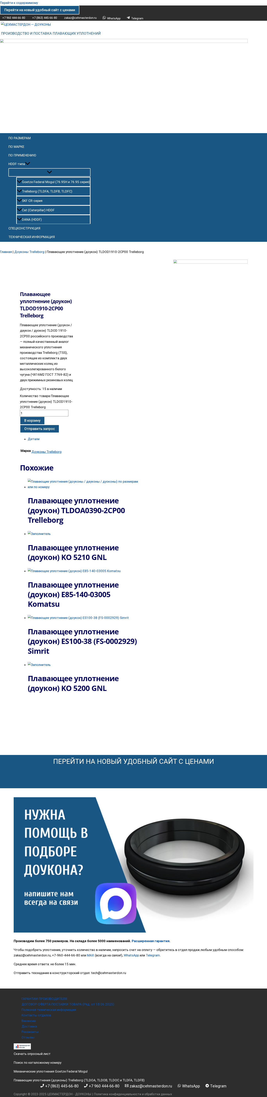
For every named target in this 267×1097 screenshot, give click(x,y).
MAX (90, 955)
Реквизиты (30, 1032)
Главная (6, 252)
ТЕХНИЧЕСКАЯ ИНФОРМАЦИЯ (31, 237)
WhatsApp (131, 955)
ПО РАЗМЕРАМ (19, 138)
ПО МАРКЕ (16, 147)
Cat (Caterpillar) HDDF (38, 210)
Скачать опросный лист (32, 1054)
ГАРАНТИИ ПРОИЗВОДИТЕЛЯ (44, 999)
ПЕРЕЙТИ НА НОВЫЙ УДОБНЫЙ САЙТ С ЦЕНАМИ (133, 762)
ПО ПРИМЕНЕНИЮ (22, 155)
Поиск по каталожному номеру (37, 1062)
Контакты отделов (36, 1015)
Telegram (153, 955)
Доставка (29, 1026)
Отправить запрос (39, 429)
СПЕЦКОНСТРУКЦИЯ (24, 228)
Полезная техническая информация (49, 1010)
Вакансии (29, 1021)
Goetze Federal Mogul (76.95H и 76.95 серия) (56, 182)
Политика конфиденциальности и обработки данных (133, 1094)
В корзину (32, 420)
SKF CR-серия (32, 201)
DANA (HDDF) (32, 219)
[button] (39, 9)
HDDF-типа (16, 164)
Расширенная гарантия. (151, 941)
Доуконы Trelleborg (29, 252)
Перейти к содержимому (19, 3)
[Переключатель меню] (49, 172)
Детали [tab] (33, 439)
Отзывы (28, 1037)
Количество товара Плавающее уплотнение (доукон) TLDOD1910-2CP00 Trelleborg (46, 401)
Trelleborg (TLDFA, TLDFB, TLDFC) (47, 191)
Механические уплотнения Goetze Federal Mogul (51, 1071)
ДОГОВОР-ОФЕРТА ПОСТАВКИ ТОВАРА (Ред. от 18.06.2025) (68, 1004)
